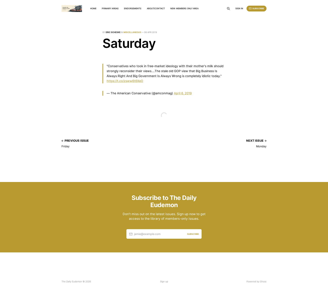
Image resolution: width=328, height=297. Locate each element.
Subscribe (258, 8)
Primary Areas (110, 8)
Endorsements (132, 8)
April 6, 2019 (183, 93)
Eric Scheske (113, 32)
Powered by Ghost (256, 281)
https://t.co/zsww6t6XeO (125, 81)
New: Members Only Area (184, 8)
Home (93, 8)
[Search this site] (228, 8)
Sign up (164, 281)
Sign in (239, 8)
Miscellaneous (132, 32)
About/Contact (156, 8)
